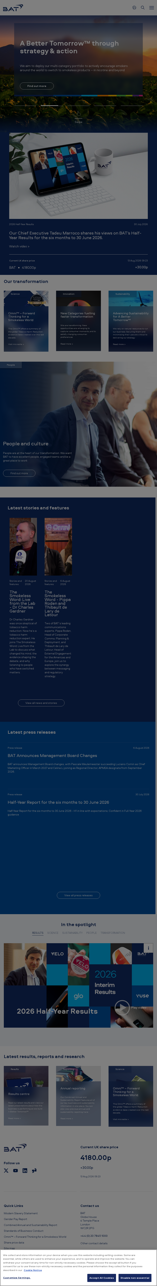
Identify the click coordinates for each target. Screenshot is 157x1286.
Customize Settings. (16, 1277)
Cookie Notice (33, 1270)
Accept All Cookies (101, 1277)
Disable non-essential (135, 1277)
